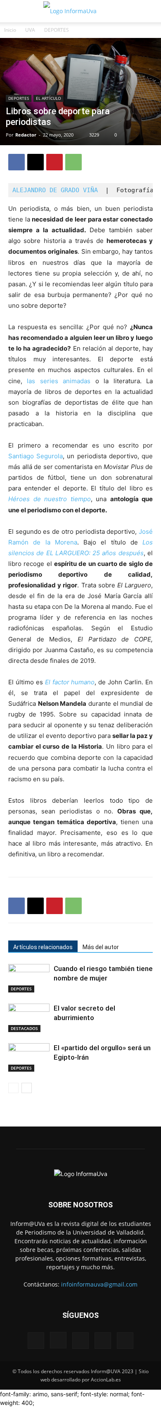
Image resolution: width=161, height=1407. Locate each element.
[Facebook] (16, 162)
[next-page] (26, 1088)
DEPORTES (56, 29)
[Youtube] (125, 1340)
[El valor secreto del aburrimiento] (29, 1018)
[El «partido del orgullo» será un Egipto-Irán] (29, 1057)
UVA (30, 29)
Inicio (10, 29)
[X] (35, 162)
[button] (14, 11)
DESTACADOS (24, 1028)
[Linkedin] (80, 1340)
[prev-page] (13, 1088)
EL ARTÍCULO (48, 98)
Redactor (25, 135)
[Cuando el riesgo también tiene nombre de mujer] (29, 978)
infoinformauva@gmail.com (99, 1284)
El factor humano (70, 682)
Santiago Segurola (35, 456)
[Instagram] (58, 1340)
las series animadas (58, 381)
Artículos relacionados (43, 947)
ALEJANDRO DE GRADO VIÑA (55, 190)
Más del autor (101, 947)
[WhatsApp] (73, 162)
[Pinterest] (54, 162)
